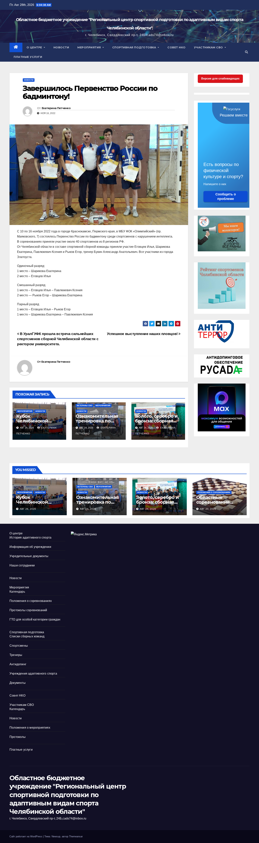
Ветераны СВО (84, 405)
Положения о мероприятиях (29, 727)
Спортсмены (18, 645)
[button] (246, 52)
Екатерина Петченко (56, 108)
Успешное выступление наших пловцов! (142, 334)
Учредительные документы (29, 556)
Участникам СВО (209, 47)
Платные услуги (28, 57)
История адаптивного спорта (30, 537)
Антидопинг (17, 664)
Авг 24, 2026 (88, 509)
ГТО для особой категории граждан (34, 619)
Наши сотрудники (22, 565)
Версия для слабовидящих (220, 78)
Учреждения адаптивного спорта (33, 673)
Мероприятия (89, 47)
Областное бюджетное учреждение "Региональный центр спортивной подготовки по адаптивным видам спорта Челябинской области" (67, 794)
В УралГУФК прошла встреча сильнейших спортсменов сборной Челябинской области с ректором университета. (57, 339)
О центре (35, 47)
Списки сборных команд (26, 636)
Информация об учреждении (30, 546)
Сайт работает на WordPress (26, 836)
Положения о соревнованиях (213, 492)
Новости (61, 47)
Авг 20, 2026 (208, 509)
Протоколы (17, 736)
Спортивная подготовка (134, 47)
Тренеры (15, 655)
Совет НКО (176, 47)
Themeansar (76, 836)
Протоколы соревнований (28, 610)
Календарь (17, 591)
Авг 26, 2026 (28, 509)
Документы (17, 682)
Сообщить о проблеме (225, 196)
